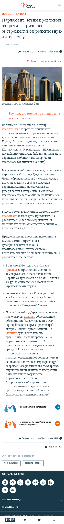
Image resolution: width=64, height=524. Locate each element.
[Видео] (40, 520)
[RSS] (51, 482)
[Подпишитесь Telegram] (35, 482)
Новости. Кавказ (14, 14)
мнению (11, 333)
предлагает (9, 216)
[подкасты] (25, 520)
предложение (11, 129)
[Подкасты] (5, 490)
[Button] (26, 52)
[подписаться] (13, 490)
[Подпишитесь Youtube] (28, 482)
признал (11, 270)
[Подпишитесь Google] (5, 482)
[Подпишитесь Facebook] (13, 482)
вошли (17, 297)
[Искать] (54, 520)
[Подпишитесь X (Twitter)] (20, 482)
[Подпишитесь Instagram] (43, 482)
